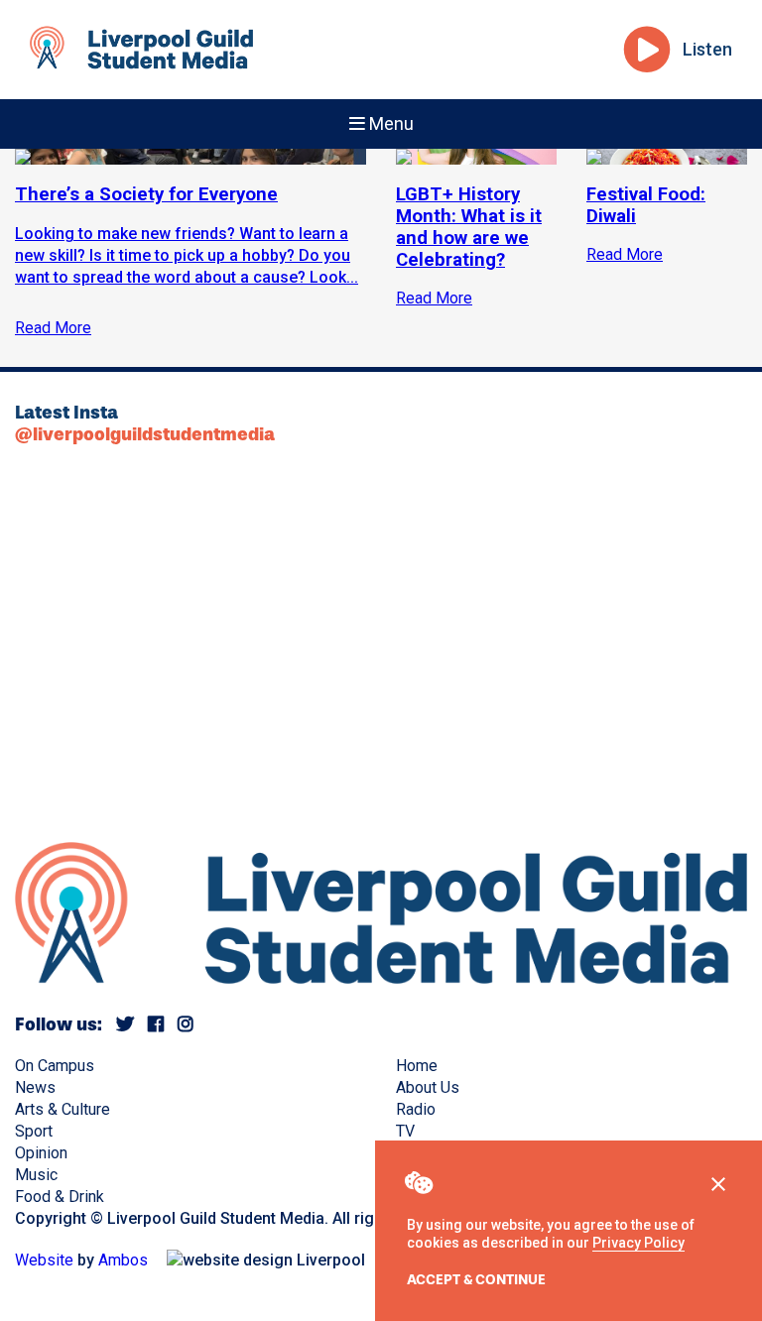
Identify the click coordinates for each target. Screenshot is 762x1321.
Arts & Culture (62, 1109)
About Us (427, 1087)
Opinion (41, 1152)
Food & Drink (59, 1196)
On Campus (54, 1065)
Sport (34, 1131)
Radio (416, 1109)
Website (44, 1260)
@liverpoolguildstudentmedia (145, 434)
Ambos (123, 1260)
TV (405, 1131)
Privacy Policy (638, 1243)
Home (417, 1065)
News (35, 1087)
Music (36, 1174)
